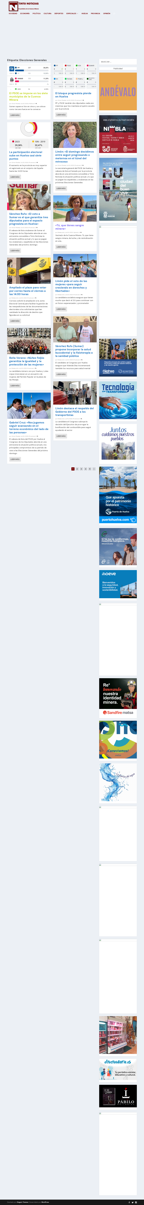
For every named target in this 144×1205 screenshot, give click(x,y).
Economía (25, 14)
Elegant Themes (22, 1202)
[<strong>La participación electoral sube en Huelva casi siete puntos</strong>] (29, 135)
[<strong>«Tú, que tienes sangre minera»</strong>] (75, 208)
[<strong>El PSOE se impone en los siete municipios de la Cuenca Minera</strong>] (29, 76)
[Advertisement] (72, 39)
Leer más (15, 115)
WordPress (45, 1202)
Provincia (95, 14)
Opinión (106, 14)
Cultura (47, 14)
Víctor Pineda (16, 103)
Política (36, 14)
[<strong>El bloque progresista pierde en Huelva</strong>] (75, 76)
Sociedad (13, 14)
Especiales (71, 14)
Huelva (85, 14)
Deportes (59, 14)
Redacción (15, 298)
